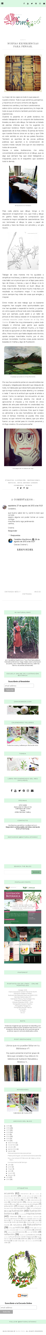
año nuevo (35, 1193)
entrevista (37, 1206)
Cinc (25, 1200)
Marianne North (21, 1220)
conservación (17, 1202)
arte (15, 1196)
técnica (28, 485)
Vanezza (30, 1240)
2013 (8, 1138)
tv (25, 1240)
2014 (8, 1136)
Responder (12, 531)
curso (14, 1204)
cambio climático (21, 1198)
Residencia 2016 (33, 1235)
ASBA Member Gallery (23, 812)
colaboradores (34, 1200)
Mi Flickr (23, 1011)
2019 (8, 1126)
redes (34, 1232)
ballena (28, 1196)
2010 (8, 1179)
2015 (8, 1134)
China (39, 1198)
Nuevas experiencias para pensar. (20, 1153)
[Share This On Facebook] (18, 488)
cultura (6, 1204)
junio (10, 1167)
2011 (7, 1177)
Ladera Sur (35, 1219)
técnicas (7, 1241)
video (6, 1242)
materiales (34, 1220)
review (6, 1237)
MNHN (21, 1222)
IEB (7, 1211)
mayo (10, 1169)
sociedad (15, 1239)
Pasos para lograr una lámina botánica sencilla (24, 1156)
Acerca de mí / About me (23, 807)
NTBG (32, 1228)
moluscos (29, 1222)
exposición (21, 1208)
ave (23, 1196)
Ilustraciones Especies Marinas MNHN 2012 (22, 995)
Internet (13, 1216)
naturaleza (17, 1225)
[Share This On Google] (27, 488)
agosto (10, 1151)
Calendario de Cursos (22, 808)
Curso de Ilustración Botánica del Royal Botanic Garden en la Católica (22, 906)
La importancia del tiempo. (17, 1162)
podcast (10, 1232)
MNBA (14, 1222)
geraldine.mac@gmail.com (27, 825)
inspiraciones (33, 480)
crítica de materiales (32, 1202)
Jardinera (7, 1219)
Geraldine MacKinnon (22, 539)
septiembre (12, 1149)
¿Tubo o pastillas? (22, 944)
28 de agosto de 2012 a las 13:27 (27, 540)
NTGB (38, 1227)
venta (37, 1241)
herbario (38, 1208)
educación (8, 1206)
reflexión (9, 1234)
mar (12, 1220)
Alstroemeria (25, 1194)
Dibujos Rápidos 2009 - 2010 (22, 1002)
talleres (24, 1239)
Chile (31, 1198)
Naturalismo (34, 1224)
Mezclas (6, 1222)
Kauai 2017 (16, 1219)
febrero (11, 1175)
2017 (8, 1130)
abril (10, 1171)
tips (14, 1241)
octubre (11, 1147)
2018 (8, 1128)
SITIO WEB (23, 805)
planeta (29, 1230)
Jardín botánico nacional (30, 1216)
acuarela (9, 1193)
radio (28, 1232)
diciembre (12, 1143)
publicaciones (19, 1232)
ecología (34, 1204)
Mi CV (23, 1013)
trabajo (19, 1241)
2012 (8, 1140)
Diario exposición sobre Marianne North (23, 992)
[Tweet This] (21, 488)
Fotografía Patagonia (22, 1006)
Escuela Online (9, 1208)
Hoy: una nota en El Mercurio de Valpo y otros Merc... (24, 1159)
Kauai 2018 (26, 1219)
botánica (36, 1196)
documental (23, 1204)
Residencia (23, 1234)
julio (9, 1165)
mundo (6, 1225)
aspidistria (12, 506)
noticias (12, 483)
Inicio (37, 592)
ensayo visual (24, 1206)
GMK (31, 1208)
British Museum (9, 1198)
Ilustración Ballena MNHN (23, 993)
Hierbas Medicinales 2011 (22, 997)
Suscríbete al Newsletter (19, 681)
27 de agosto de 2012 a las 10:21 (30, 506)
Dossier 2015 (22, 990)
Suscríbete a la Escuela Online (18, 1303)
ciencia (17, 1200)
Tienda (22, 810)
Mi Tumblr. (23, 1009)
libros (6, 1220)
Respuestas (15, 535)
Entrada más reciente (17, 592)
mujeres (37, 1222)
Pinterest (21, 1230)
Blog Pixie (20, 1331)
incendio (21, 1214)
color (6, 1202)
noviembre (12, 1145)
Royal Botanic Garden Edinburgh (22, 1237)
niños (11, 1228)
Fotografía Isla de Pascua (23, 1007)
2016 (8, 1132)
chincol (8, 1200)
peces (14, 1230)
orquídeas (7, 1230)
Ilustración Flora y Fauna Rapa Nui (23, 999)
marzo (10, 1173)
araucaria (7, 1196)
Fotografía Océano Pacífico (22, 1004)
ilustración (20, 480)
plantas (38, 1230)
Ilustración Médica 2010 (23, 1000)
